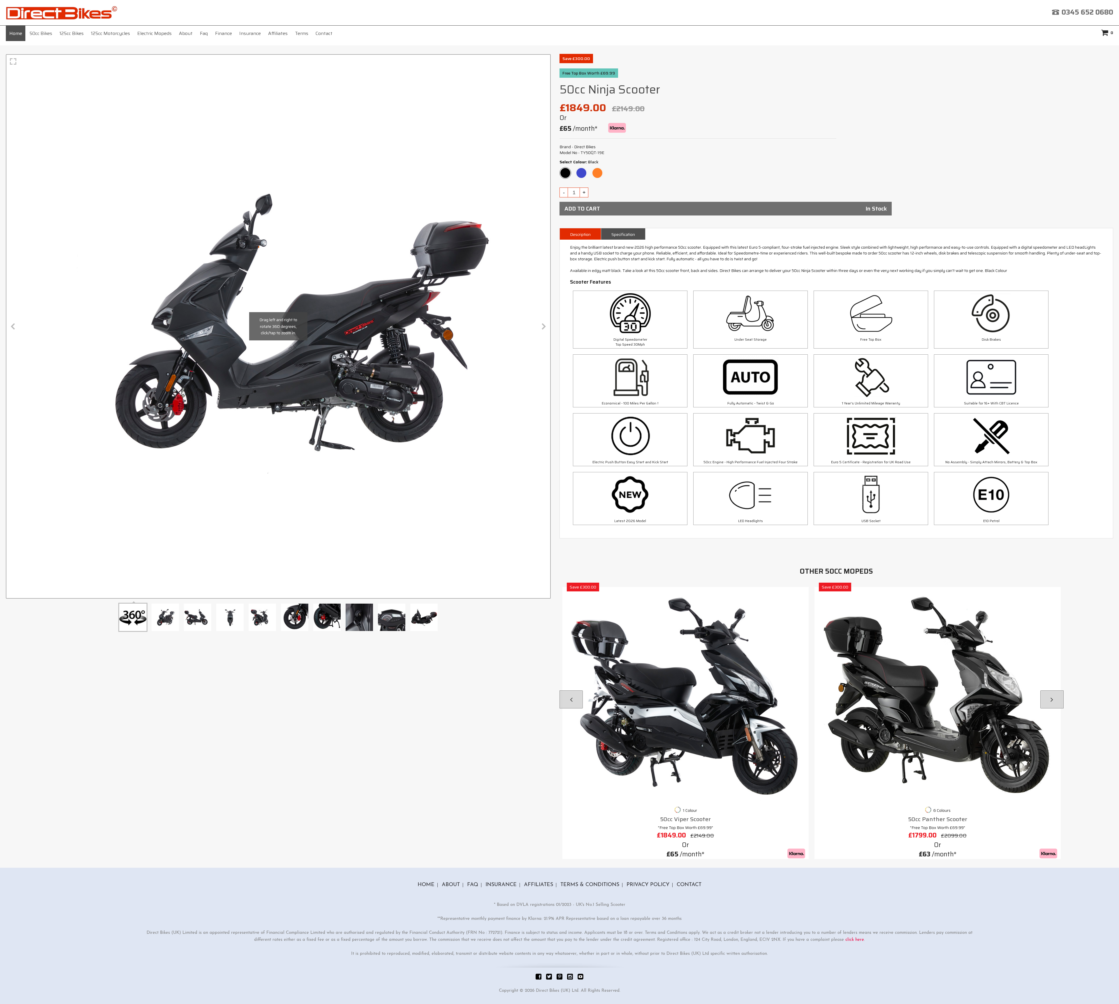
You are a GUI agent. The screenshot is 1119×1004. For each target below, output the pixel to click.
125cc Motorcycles (110, 33)
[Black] (565, 170)
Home (15, 33)
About (186, 33)
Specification (623, 234)
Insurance (250, 33)
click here (854, 940)
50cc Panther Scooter (937, 819)
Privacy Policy (648, 885)
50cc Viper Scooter (685, 819)
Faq (204, 33)
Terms (301, 33)
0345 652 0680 (1087, 12)
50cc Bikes (40, 33)
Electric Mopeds (154, 33)
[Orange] (597, 170)
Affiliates (278, 33)
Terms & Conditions (589, 885)
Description (580, 234)
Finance (223, 33)
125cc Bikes (71, 33)
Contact (324, 33)
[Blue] (581, 170)
